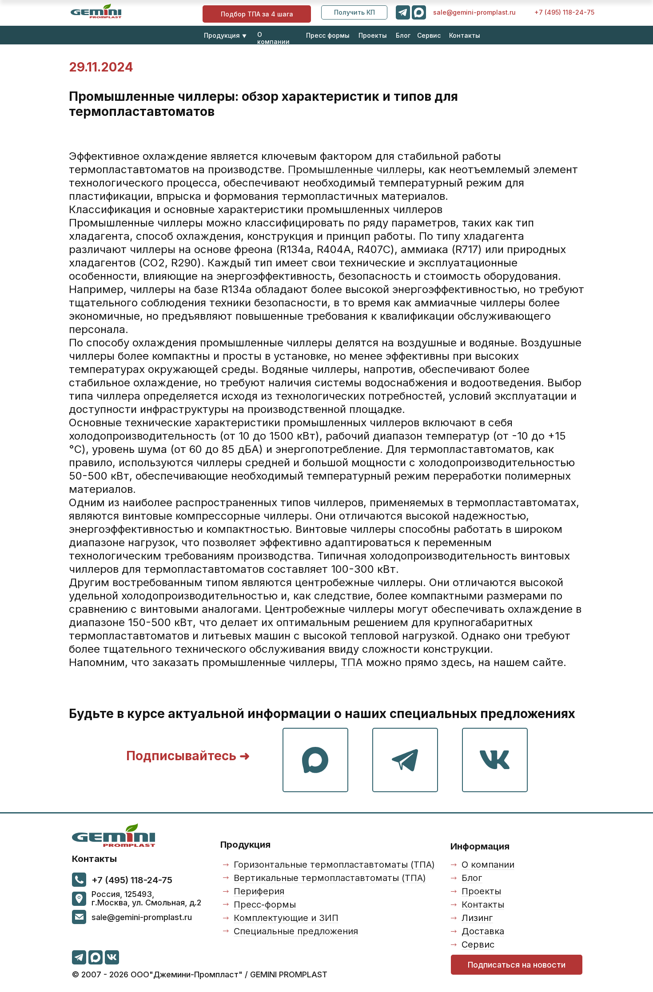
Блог (403, 35)
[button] (354, 12)
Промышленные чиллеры (355, 169)
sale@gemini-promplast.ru (474, 12)
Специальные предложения (296, 931)
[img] (96, 11)
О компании (273, 38)
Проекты (372, 35)
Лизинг (477, 918)
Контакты (464, 35)
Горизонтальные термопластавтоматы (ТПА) (334, 864)
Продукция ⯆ (225, 35)
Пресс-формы (265, 904)
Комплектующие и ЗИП (286, 918)
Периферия (259, 891)
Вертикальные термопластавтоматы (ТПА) (330, 878)
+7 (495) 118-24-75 (564, 12)
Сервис (429, 35)
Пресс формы (328, 35)
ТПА (352, 662)
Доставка (483, 931)
